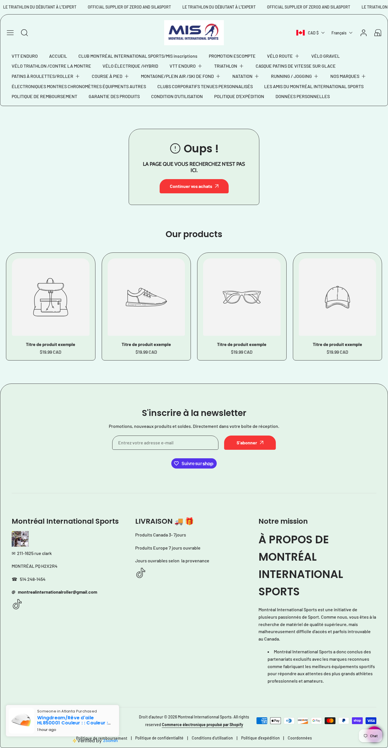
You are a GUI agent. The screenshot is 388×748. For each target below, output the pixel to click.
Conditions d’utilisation (212, 737)
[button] (283, 56)
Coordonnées (300, 737)
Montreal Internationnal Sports (204, 716)
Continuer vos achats (191, 186)
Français (339, 32)
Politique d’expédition (260, 737)
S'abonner (247, 442)
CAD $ (313, 32)
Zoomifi (110, 740)
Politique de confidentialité (159, 737)
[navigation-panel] (10, 32)
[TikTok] (17, 604)
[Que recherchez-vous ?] (24, 32)
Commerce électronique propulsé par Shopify (202, 724)
